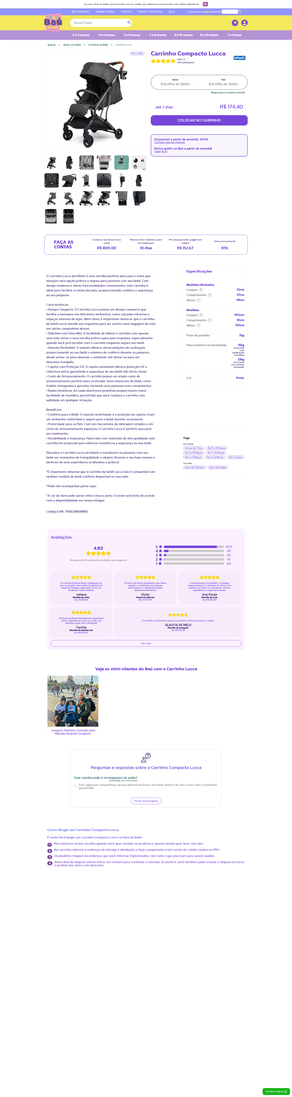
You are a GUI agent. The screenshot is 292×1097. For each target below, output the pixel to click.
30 (137, 667)
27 (111, 666)
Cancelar (117, 710)
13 (111, 648)
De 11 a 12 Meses (216, 448)
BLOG (172, 12)
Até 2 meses (236, 457)
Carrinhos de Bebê (98, 45)
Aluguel (51, 45)
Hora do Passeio (194, 467)
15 (128, 648)
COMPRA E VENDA (105, 12)
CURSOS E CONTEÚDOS (150, 12)
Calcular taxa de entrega (169, 142)
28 (120, 666)
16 (137, 648)
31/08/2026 (124, 695)
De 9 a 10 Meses (194, 452)
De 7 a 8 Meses (216, 452)
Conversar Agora (274, 1091)
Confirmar (158, 710)
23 (137, 657)
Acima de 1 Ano (194, 448)
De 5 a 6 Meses (193, 457)
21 (120, 657)
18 (93, 657)
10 (85, 648)
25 (93, 666)
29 (128, 666)
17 (85, 657)
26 (102, 666)
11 (93, 648)
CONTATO (126, 12)
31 (85, 675)
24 (85, 666)
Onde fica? (160, 151)
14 (120, 648)
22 (128, 657)
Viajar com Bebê (72, 45)
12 (102, 648)
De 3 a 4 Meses (215, 457)
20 (111, 657)
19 (102, 657)
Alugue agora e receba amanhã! (228, 92)
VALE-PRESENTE (80, 12)
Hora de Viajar (217, 467)
